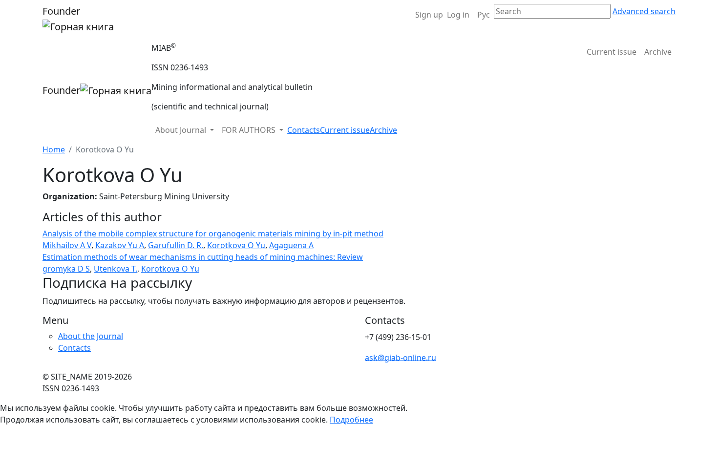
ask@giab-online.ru (400, 357)
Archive (658, 51)
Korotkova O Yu (236, 245)
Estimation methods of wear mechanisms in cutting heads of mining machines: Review (202, 257)
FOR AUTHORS (249, 130)
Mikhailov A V (66, 245)
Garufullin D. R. (175, 245)
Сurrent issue (611, 51)
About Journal (181, 130)
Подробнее (351, 419)
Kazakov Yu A (119, 245)
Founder (61, 11)
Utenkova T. (115, 268)
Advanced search (644, 11)
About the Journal (90, 336)
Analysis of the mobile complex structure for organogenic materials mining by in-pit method (212, 233)
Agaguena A (291, 245)
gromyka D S (66, 268)
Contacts (303, 130)
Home (53, 149)
